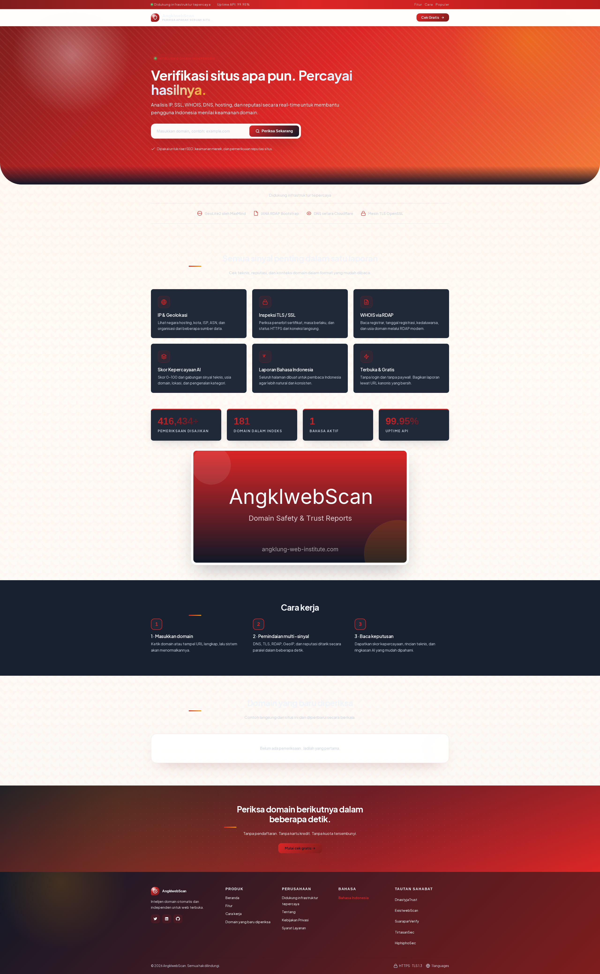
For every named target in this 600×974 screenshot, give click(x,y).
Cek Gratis (430, 17)
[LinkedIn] (166, 918)
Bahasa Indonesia (353, 898)
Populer (442, 4)
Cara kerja (233, 913)
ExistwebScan (406, 910)
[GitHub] (177, 918)
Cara (429, 4)
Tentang (289, 912)
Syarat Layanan (294, 928)
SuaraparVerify (407, 921)
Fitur (418, 4)
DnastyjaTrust (406, 899)
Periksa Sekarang (277, 131)
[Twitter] (155, 918)
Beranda (232, 898)
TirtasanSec (404, 932)
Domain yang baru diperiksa (247, 922)
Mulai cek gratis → (300, 848)
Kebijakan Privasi (295, 920)
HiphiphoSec (405, 943)
